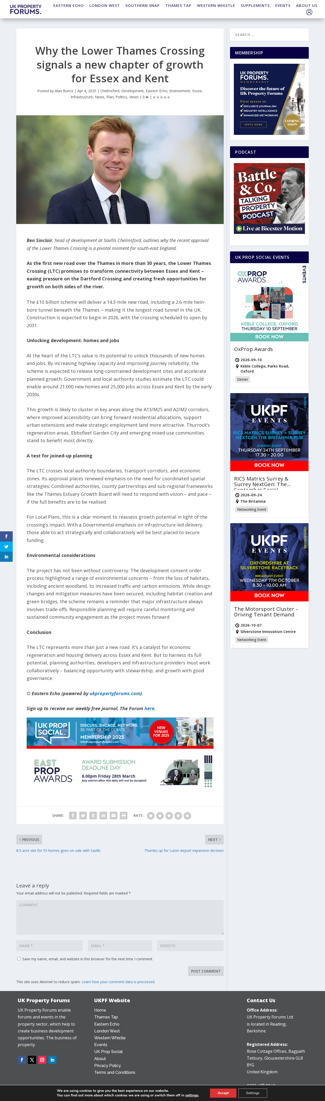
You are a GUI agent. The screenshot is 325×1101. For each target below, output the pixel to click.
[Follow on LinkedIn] (52, 1060)
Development (132, 90)
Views (134, 96)
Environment (179, 90)
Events (100, 1044)
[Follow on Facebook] (22, 1060)
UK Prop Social (108, 1051)
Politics (121, 96)
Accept (223, 1093)
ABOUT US (306, 5)
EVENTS (282, 5)
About (100, 1058)
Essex (197, 90)
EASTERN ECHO (68, 5)
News (99, 96)
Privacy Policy (107, 1065)
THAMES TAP (178, 5)
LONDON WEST (104, 5)
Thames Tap (106, 1017)
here (149, 708)
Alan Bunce (64, 90)
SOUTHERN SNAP (142, 5)
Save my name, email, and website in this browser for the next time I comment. (87, 958)
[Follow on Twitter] (32, 1060)
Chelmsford (109, 90)
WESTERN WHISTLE (216, 5)
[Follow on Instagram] (42, 1060)
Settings (252, 1093)
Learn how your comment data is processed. (118, 981)
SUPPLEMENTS (255, 5)
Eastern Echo (156, 90)
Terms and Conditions (114, 1072)
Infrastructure (82, 96)
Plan (109, 96)
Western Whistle (110, 1037)
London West (107, 1031)
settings (191, 1095)
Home (100, 1010)
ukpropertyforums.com (115, 693)
